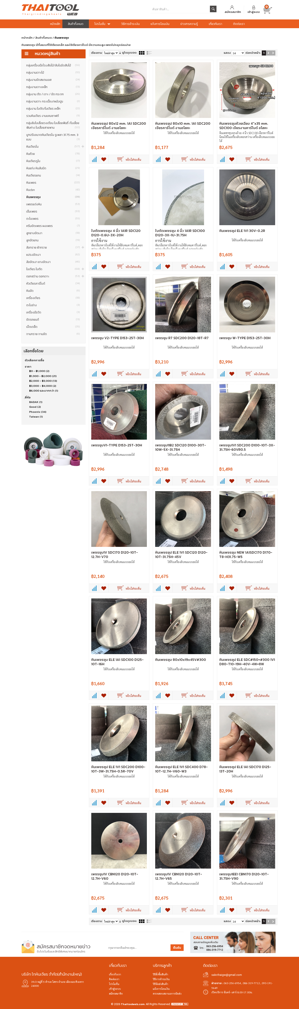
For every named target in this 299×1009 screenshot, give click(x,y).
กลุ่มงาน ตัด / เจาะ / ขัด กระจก (53, 94)
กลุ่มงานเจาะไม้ (53, 72)
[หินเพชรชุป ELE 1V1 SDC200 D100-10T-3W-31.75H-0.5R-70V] (119, 733)
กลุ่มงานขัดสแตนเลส (53, 80)
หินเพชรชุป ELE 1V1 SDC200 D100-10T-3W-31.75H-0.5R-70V (118, 769)
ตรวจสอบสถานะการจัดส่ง (167, 993)
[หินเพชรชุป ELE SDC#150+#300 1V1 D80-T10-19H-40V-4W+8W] (247, 626)
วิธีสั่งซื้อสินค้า (160, 974)
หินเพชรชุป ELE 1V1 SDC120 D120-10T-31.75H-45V (181, 554)
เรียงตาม (96, 53)
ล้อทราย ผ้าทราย (53, 247)
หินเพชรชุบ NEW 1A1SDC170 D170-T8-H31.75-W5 (245, 554)
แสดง (227, 53)
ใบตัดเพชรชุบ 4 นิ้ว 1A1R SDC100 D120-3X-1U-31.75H (180, 232)
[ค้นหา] (213, 9)
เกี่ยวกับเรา (115, 974)
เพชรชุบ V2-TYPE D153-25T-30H (117, 338)
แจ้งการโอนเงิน (161, 988)
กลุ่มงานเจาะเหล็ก (53, 87)
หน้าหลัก (27, 38)
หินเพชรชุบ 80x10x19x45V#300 (180, 659)
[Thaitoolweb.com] (64, 9)
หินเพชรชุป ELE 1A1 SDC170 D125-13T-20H (245, 769)
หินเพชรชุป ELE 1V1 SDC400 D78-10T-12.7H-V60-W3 (181, 769)
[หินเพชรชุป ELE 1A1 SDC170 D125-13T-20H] (247, 733)
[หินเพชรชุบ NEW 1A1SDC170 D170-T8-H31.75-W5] (247, 519)
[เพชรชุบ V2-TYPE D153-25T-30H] (119, 304)
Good (33, 407)
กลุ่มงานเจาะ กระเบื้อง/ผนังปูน (53, 101)
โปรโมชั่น (114, 984)
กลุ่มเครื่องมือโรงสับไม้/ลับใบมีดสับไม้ (53, 65)
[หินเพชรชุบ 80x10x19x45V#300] (183, 626)
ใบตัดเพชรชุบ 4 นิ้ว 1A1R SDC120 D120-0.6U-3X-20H (116, 232)
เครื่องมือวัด (53, 312)
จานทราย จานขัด (53, 334)
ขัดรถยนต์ (53, 319)
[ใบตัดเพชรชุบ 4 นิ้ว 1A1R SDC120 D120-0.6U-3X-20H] (119, 197)
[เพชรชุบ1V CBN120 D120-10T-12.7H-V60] (119, 841)
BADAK (34, 402)
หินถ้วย (53, 154)
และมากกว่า (41, 391)
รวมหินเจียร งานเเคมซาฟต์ (53, 116)
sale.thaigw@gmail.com (226, 974)
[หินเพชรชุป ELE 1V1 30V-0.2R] (247, 197)
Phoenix (34, 412)
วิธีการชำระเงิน (161, 979)
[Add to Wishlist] (104, 159)
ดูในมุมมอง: (129, 52)
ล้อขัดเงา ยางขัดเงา (53, 262)
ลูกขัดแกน (53, 240)
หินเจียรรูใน (53, 161)
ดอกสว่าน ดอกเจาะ (53, 276)
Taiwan (34, 417)
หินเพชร (53, 182)
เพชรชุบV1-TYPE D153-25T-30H (116, 445)
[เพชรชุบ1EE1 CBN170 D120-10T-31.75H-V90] (247, 841)
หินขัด (53, 291)
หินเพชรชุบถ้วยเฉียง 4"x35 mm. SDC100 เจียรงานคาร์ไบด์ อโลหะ (243, 125)
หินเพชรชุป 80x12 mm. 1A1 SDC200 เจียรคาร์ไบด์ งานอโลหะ (118, 125)
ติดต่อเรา (114, 979)
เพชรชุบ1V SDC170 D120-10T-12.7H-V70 (114, 554)
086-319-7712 (251, 983)
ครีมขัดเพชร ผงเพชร (53, 226)
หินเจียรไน (53, 146)
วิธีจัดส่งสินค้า (160, 984)
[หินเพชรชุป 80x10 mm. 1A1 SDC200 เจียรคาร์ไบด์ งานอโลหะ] (183, 90)
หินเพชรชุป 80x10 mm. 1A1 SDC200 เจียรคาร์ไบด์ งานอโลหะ (182, 125)
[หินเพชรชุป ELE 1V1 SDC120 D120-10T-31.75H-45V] (183, 519)
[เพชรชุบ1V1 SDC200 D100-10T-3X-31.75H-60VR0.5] (247, 412)
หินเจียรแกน (53, 175)
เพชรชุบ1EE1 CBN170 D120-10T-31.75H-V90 (244, 876)
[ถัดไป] (273, 53)
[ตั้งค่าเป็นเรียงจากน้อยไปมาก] (120, 53)
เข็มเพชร (53, 211)
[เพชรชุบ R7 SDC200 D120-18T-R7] (183, 304)
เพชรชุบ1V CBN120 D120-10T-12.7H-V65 (178, 876)
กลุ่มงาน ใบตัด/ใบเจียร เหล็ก (53, 108)
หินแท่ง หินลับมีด (53, 168)
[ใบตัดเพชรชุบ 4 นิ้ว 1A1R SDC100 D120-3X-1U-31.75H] (183, 197)
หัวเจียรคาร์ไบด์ (53, 283)
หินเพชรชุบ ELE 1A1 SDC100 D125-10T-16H (117, 661)
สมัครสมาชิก (233, 12)
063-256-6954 (232, 983)
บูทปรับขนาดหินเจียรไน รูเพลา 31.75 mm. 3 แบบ (53, 137)
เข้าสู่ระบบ (254, 12)
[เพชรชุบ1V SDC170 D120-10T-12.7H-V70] (119, 519)
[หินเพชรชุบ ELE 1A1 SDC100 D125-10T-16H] (119, 626)
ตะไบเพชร (53, 218)
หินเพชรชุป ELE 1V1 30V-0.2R (242, 230)
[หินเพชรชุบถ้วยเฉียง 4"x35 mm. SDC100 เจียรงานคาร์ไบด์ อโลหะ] (247, 90)
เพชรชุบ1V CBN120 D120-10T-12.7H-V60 (114, 876)
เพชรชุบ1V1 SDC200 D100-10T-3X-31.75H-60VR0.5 (247, 447)
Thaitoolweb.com (132, 1004)
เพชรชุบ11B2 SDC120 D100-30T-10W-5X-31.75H (180, 447)
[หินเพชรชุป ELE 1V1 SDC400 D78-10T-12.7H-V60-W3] (183, 733)
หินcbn (53, 190)
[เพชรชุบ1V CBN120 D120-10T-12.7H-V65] (183, 841)
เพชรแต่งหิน (53, 204)
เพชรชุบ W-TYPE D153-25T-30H (245, 338)
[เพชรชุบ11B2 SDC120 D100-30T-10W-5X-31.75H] (183, 412)
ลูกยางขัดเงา (53, 233)
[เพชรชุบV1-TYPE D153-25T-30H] (119, 412)
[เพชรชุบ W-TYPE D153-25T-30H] (247, 304)
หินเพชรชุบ (53, 197)
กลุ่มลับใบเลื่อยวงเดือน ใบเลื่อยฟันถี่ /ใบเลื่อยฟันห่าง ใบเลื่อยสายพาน (53, 125)
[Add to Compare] (94, 159)
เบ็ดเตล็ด (53, 327)
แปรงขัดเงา (53, 254)
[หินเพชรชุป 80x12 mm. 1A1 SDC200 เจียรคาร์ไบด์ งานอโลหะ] (119, 90)
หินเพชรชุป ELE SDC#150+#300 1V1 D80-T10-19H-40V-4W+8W (247, 661)
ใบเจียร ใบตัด (53, 269)
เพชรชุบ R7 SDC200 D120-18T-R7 (182, 338)
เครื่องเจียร (53, 298)
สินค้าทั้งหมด (43, 38)
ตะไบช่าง (53, 305)
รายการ (149, 53)
